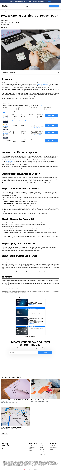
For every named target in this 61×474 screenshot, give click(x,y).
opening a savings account (42, 84)
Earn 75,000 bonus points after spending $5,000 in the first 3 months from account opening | (28, 1)
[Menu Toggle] (27, 6)
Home (3, 11)
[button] (2, 27)
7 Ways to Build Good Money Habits (40, 399)
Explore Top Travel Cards (30, 336)
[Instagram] (2, 449)
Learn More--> (48, 1)
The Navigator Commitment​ (8, 72)
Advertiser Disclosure (5, 24)
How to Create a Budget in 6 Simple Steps (11, 427)
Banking (6, 11)
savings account (9, 161)
